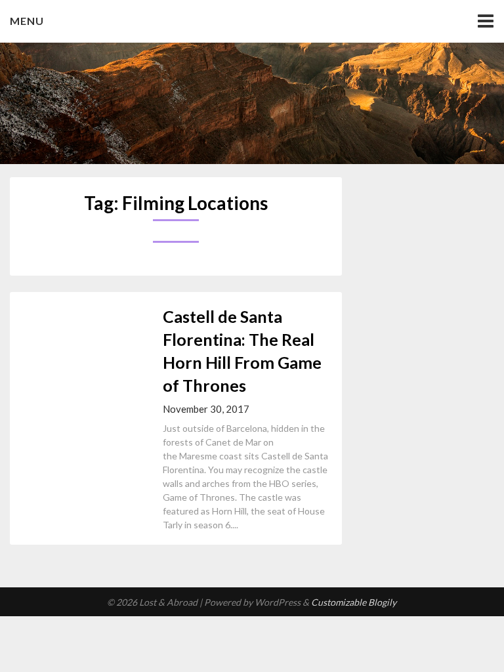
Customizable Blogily (353, 602)
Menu (27, 20)
